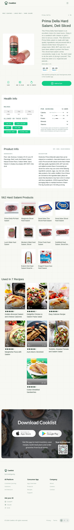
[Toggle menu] (67, 3)
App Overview (31, 483)
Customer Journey (10, 483)
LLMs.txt (41, 520)
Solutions (8, 486)
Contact (52, 489)
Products (30, 486)
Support (29, 493)
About (52, 483)
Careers (52, 486)
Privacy (48, 520)
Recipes (29, 489)
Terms (55, 520)
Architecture (9, 489)
